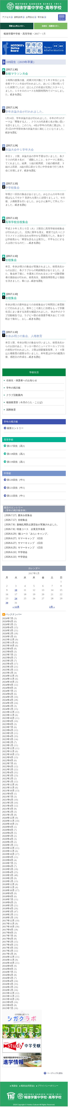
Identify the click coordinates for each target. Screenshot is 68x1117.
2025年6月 (7, 657)
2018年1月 (7, 917)
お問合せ (30, 17)
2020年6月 (7, 833)
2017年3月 (7, 947)
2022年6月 (7, 766)
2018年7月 (7, 899)
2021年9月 (7, 793)
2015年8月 (7, 1005)
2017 (37, 33)
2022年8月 (7, 760)
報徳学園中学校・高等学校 (18, 33)
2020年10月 (8, 824)
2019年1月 (7, 881)
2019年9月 (7, 857)
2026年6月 (7, 621)
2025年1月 (7, 673)
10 (16, 590)
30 (7, 603)
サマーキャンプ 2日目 (23, 543)
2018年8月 (7, 896)
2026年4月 (7, 627)
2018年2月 (7, 914)
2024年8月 (7, 688)
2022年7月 (7, 763)
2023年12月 (8, 712)
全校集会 (11, 260)
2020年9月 (7, 827)
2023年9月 (7, 721)
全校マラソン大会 (16, 73)
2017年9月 (7, 929)
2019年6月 (7, 866)
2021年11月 (8, 787)
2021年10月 (8, 790)
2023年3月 (7, 739)
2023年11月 (8, 715)
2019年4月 (7, 872)
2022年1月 (7, 781)
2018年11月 (8, 887)
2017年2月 (7, 951)
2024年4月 (7, 700)
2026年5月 (7, 624)
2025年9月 (7, 648)
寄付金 (41, 17)
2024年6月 (7, 694)
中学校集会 (12, 187)
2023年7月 (7, 727)
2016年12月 (8, 957)
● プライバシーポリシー (47, 1086)
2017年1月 (7, 954)
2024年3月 (7, 703)
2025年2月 (7, 669)
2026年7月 (7, 618)
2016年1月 (7, 990)
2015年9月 (7, 1002)
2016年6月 (7, 975)
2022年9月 (7, 757)
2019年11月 (8, 851)
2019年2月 (7, 878)
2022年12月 (8, 748)
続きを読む (16, 94)
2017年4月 (7, 944)
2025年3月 (7, 666)
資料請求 (18, 17)
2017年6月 (7, 938)
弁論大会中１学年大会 (19, 149)
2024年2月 (7, 706)
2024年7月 (7, 691)
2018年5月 (7, 905)
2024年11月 (8, 679)
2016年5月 (7, 978)
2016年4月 (7, 981)
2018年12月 (8, 884)
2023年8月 (7, 724)
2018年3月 (7, 911)
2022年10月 (8, 754)
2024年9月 (7, 685)
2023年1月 (7, 745)
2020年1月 (7, 845)
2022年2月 (7, 778)
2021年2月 (7, 812)
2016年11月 (8, 960)
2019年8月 (7, 860)
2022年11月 (8, 751)
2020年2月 (7, 842)
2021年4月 (7, 805)
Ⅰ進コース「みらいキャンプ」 (26, 533)
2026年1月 (7, 636)
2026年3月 (7, 630)
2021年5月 (7, 802)
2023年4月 (7, 736)
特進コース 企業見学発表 (24, 529)
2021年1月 (7, 815)
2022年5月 (7, 769)
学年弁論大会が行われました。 (25, 111)
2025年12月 (8, 639)
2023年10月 (8, 718)
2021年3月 (7, 808)
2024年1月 (7, 709)
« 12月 (16, 607)
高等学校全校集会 (16, 222)
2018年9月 (7, 893)
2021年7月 (7, 796)
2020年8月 (7, 830)
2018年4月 (7, 908)
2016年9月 (7, 966)
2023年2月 (7, 742)
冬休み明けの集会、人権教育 (23, 336)
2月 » (52, 607)
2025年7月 (7, 654)
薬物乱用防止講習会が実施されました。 (31, 524)
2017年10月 (8, 926)
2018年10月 (8, 890)
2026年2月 (7, 633)
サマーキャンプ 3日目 (23, 538)
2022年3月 (7, 775)
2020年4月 (7, 839)
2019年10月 (8, 854)
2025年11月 (8, 642)
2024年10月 (8, 682)
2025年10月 (8, 645)
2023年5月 (7, 733)
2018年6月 (7, 902)
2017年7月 (7, 935)
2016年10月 (8, 963)
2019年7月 (7, 863)
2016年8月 (7, 969)
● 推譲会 (14, 1086)
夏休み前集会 (17, 515)
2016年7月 (7, 972)
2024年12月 (8, 676)
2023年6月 (7, 730)
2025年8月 (7, 651)
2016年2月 (7, 987)
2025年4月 (7, 663)
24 (16, 598)
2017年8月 (7, 932)
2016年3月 (7, 984)
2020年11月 (8, 821)
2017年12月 (8, 920)
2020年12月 (8, 818)
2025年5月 (7, 660)
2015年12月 (8, 993)
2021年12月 (8, 784)
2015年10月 (8, 999)
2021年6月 (7, 799)
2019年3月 (7, 875)
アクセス (6, 17)
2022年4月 (7, 772)
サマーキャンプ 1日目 (23, 547)
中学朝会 (15, 552)
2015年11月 (8, 996)
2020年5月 (7, 836)
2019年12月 (8, 848)
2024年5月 (7, 697)
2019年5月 (7, 869)
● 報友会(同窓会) (26, 1086)
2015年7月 (7, 1008)
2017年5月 (7, 941)
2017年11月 (8, 923)
